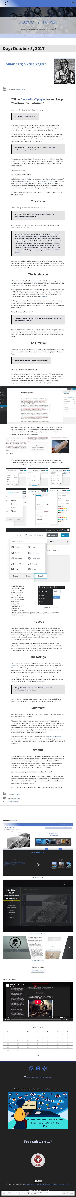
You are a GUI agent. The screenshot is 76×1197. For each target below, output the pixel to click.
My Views (17, 794)
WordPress (16, 799)
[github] (38, 1068)
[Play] (5, 1019)
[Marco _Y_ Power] (7, 3)
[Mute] (67, 1019)
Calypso (23, 374)
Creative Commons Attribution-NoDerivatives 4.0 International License (47, 1184)
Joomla (13, 285)
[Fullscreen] (70, 1019)
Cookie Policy (34, 1193)
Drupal (21, 285)
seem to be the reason (54, 736)
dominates (36, 281)
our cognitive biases (48, 181)
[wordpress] (31, 1068)
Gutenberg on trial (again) (27, 64)
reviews (13, 666)
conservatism (24, 181)
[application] (38, 1001)
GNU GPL (45, 296)
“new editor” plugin (33, 99)
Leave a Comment (12, 801)
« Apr (37, 1055)
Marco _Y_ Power (38, 22)
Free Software (32, 110)
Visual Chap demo (37, 971)
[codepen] (44, 1068)
